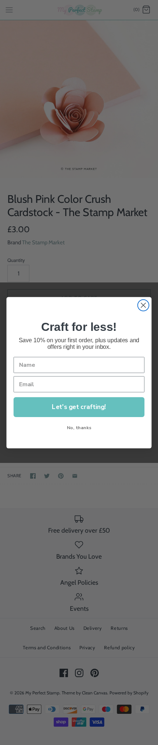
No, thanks (79, 427)
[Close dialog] (143, 305)
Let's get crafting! (79, 406)
